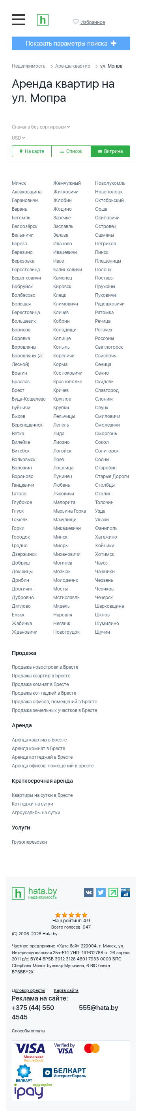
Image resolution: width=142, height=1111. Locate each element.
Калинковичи (67, 269)
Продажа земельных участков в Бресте (54, 710)
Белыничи (23, 235)
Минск (19, 183)
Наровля (62, 615)
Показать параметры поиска (67, 43)
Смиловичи (107, 416)
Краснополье (67, 381)
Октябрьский (109, 200)
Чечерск (104, 597)
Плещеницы (108, 261)
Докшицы (22, 571)
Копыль (61, 347)
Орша (101, 209)
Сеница (103, 364)
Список (73, 151)
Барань (19, 209)
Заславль (63, 226)
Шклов (102, 615)
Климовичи (65, 304)
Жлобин (62, 200)
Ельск (18, 615)
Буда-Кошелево (29, 399)
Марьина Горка (69, 511)
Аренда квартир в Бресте (39, 740)
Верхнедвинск (27, 425)
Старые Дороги (112, 476)
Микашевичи (67, 528)
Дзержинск (24, 554)
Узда (100, 511)
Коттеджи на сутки (32, 804)
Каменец (62, 278)
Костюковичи (67, 373)
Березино (22, 252)
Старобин (106, 468)
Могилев (62, 563)
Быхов (18, 416)
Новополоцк (109, 192)
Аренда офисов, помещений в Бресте (52, 766)
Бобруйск (22, 286)
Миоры (61, 545)
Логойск (62, 451)
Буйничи (21, 407)
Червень (104, 580)
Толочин (104, 502)
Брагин (19, 373)
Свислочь (105, 356)
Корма (60, 364)
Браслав (21, 381)
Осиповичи (107, 218)
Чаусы (101, 563)
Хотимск (104, 554)
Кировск (62, 286)
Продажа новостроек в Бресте (45, 667)
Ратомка (104, 312)
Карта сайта (66, 990)
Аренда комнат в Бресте (38, 748)
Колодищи (65, 330)
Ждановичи (24, 632)
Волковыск (24, 459)
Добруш (21, 563)
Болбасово (24, 295)
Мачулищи (65, 519)
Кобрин (61, 321)
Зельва (60, 235)
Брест (18, 390)
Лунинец (62, 476)
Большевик (24, 321)
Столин (103, 494)
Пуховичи (105, 295)
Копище (62, 338)
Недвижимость (28, 66)
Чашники (105, 571)
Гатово (19, 494)
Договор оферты (28, 990)
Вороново (23, 476)
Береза (19, 243)
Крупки (61, 407)
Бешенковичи (26, 278)
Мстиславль (66, 597)
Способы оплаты (28, 1031)
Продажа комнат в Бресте (40, 684)
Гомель (20, 519)
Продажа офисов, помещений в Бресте (54, 701)
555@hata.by (98, 1008)
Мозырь (62, 571)
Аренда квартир (72, 66)
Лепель (61, 425)
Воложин (22, 468)
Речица (102, 321)
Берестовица (26, 269)
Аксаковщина (26, 192)
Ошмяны (104, 235)
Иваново (62, 243)
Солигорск (107, 451)
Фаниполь (106, 528)
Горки (18, 528)
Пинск (101, 252)
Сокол (102, 442)
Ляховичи (63, 494)
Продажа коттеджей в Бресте (44, 693)
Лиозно (61, 442)
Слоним (104, 399)
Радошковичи (110, 304)
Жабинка (22, 623)
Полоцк (103, 269)
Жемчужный (67, 183)
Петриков (105, 243)
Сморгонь (106, 433)
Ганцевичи (23, 485)
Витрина (113, 151)
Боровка (21, 338)
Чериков (104, 589)
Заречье (62, 218)
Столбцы (105, 485)
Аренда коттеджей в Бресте (42, 757)
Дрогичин (23, 589)
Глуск (18, 511)
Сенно (102, 373)
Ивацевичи (65, 252)
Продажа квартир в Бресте (41, 676)
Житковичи (65, 192)
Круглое (62, 399)
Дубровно (23, 597)
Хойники (104, 545)
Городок (21, 537)
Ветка (18, 433)
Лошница (63, 468)
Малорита (64, 502)
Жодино (62, 209)
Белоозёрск (24, 226)
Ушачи (102, 519)
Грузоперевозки (29, 842)
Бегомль (21, 218)
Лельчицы (64, 416)
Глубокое (22, 502)
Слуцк (101, 407)
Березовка (23, 261)
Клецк (59, 295)
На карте (34, 151)
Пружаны (105, 286)
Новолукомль (110, 183)
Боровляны (24, 347)
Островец (105, 226)
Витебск (21, 451)
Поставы (104, 278)
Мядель (61, 606)
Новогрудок (66, 632)
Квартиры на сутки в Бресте (42, 795)
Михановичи (66, 554)
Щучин (102, 632)
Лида (58, 433)
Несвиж (61, 623)
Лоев (58, 459)
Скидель (104, 381)
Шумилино (107, 623)
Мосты (60, 589)
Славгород (107, 390)
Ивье (58, 261)
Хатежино (106, 537)
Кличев (61, 312)
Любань (61, 485)
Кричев (61, 390)
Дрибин (20, 580)
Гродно (20, 545)
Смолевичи (107, 425)
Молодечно (65, 580)
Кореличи (64, 356)
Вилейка (21, 442)
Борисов (21, 330)
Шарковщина (109, 606)
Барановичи (25, 200)
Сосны (102, 459)
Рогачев (103, 330)
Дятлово (21, 606)
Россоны (104, 338)
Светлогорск (109, 347)
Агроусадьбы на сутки (36, 812)
